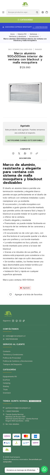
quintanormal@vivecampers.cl (17, 408)
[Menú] (3, 12)
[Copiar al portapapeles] (37, 153)
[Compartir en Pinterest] (31, 153)
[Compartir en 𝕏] (19, 153)
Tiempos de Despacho (12, 364)
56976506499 (12, 339)
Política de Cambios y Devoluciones (17, 361)
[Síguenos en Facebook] (16, 321)
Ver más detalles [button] (12, 424)
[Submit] (37, 12)
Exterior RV (22, 34)
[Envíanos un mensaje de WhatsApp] (44, 469)
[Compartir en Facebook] (13, 153)
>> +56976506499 (40, 27)
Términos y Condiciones (13, 355)
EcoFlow (6, 380)
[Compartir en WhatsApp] (25, 153)
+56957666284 (12, 411)
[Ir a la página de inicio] (25, 4)
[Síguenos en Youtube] (20, 321)
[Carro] (46, 12)
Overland (7, 393)
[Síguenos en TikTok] (23, 321)
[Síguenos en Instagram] (13, 321)
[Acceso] (42, 12)
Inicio (12, 34)
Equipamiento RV (10, 376)
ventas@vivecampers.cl (15, 336)
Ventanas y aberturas (17, 36)
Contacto (6, 351)
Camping (6, 383)
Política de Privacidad (12, 358)
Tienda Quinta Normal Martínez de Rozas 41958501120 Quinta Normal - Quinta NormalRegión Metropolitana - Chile (22, 417)
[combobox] (23, 12)
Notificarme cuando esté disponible (25, 140)
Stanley (6, 386)
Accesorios (34, 36)
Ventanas (33, 34)
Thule (5, 389)
